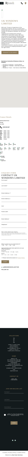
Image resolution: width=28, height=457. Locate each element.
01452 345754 (14, 379)
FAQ (14, 369)
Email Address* (5, 219)
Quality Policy (14, 349)
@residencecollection (11, 267)
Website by (14, 455)
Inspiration (14, 370)
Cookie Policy (21, 452)
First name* (4, 180)
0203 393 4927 (6, 127)
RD (14, 342)
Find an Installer (14, 364)
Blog (14, 366)
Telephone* (4, 224)
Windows (3, 250)
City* (2, 206)
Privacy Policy (14, 347)
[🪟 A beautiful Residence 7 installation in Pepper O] (21, 301)
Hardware (14, 362)
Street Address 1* (6, 193)
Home (14, 356)
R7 (14, 339)
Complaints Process (14, 350)
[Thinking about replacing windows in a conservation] (21, 279)
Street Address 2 (5, 198)
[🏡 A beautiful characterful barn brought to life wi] (7, 281)
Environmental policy (14, 348)
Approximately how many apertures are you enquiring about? (12, 249)
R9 (14, 338)
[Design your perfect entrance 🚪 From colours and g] (7, 316)
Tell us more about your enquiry (9, 231)
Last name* (4, 185)
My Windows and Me (14, 360)
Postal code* (4, 211)
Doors (3, 253)
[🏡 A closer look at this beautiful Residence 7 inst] (21, 319)
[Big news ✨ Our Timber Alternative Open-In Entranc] (7, 294)
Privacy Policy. (21, 257)
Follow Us (5, 269)
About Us (14, 358)
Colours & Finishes (14, 361)
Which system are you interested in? (10, 244)
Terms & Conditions (14, 344)
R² (14, 341)
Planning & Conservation (14, 365)
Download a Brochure (14, 368)
